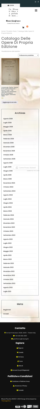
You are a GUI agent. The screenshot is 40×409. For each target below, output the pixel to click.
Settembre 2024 (9, 191)
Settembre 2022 (9, 283)
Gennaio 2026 (8, 143)
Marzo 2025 (7, 179)
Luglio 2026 (7, 123)
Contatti (20, 390)
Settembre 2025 (9, 159)
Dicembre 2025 (8, 147)
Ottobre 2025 (8, 155)
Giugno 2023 (8, 247)
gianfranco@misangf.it (21, 339)
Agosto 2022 (8, 287)
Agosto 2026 (8, 119)
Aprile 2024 (7, 207)
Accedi (6, 314)
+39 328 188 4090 (21, 336)
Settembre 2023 (9, 235)
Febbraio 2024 (8, 215)
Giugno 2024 (8, 203)
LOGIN (11, 5)
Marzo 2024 (7, 211)
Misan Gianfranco (13, 21)
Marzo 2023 (7, 259)
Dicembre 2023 (8, 223)
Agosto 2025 (8, 163)
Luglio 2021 (7, 291)
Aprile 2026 (7, 131)
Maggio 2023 (8, 251)
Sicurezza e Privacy (21, 386)
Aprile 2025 (7, 175)
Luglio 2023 (7, 243)
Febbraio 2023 (8, 263)
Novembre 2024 (9, 183)
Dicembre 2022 (8, 271)
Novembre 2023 (9, 227)
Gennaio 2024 (8, 219)
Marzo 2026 (7, 135)
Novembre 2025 (9, 151)
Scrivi (21, 361)
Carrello (20, 352)
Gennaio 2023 (8, 267)
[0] (23, 28)
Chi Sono (21, 357)
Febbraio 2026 (8, 139)
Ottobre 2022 (8, 279)
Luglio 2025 (7, 167)
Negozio (20, 348)
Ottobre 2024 (8, 187)
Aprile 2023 (7, 255)
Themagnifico (6, 401)
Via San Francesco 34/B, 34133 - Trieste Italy (21, 333)
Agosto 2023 (8, 239)
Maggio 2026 (8, 127)
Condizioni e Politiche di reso (21, 381)
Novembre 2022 (9, 275)
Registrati (7, 310)
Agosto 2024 (8, 195)
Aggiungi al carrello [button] (10, 102)
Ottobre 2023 (8, 231)
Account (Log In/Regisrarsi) (20, 370)
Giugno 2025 (8, 171)
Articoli (20, 366)
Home (3, 31)
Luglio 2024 (7, 199)
